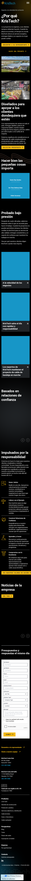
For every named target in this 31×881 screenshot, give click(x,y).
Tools (3, 832)
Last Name (6, 668)
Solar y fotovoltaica (7, 817)
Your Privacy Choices (14, 876)
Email (4, 679)
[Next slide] (28, 440)
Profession (6, 691)
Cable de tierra (5, 814)
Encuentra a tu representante (11, 747)
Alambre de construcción (8, 804)
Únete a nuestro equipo (9, 752)
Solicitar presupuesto (7, 857)
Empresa (4, 845)
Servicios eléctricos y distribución (11, 811)
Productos (5, 799)
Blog (2, 829)
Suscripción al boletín (7, 838)
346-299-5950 (5, 779)
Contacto (4, 854)
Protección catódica (7, 808)
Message (5, 709)
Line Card (4, 801)
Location (5, 703)
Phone (5, 673)
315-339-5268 (5, 765)
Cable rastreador (6, 820)
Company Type (7, 697)
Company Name (7, 685)
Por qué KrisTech (6, 848)
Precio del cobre (6, 835)
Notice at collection (8, 879)
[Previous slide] (22, 440)
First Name (6, 662)
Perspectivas (6, 826)
